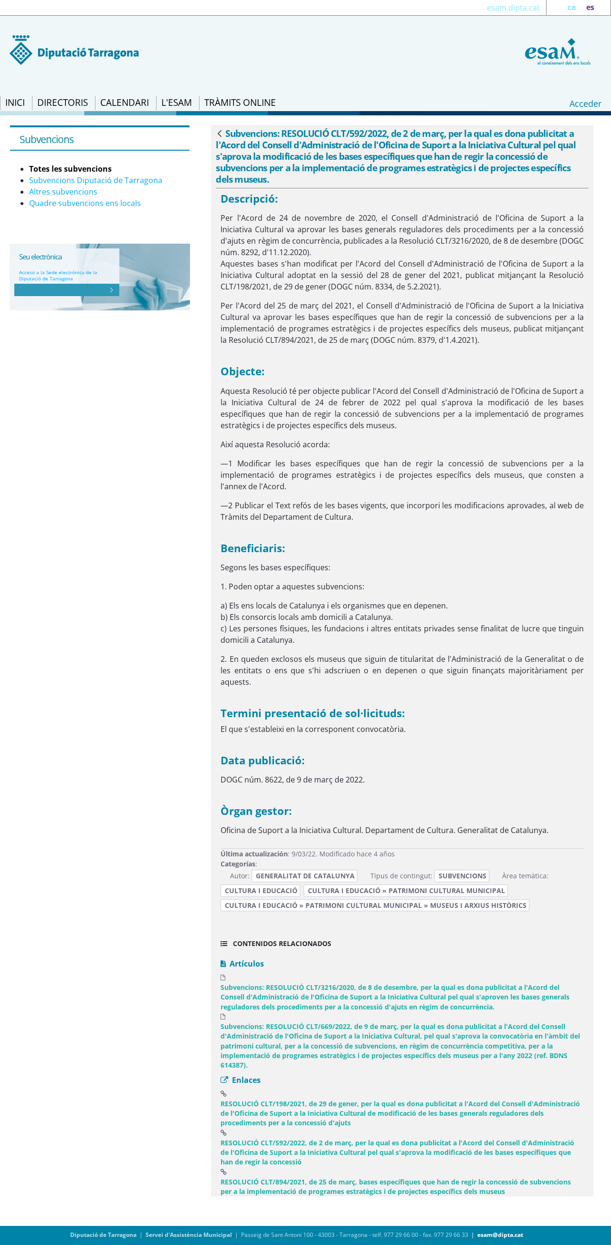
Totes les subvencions (70, 169)
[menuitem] (15, 103)
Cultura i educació (261, 890)
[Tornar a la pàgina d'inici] (556, 50)
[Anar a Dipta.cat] (74, 49)
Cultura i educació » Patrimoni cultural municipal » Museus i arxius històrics (376, 905)
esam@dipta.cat (500, 1235)
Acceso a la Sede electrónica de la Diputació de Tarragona (58, 275)
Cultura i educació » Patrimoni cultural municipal (406, 890)
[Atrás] (219, 134)
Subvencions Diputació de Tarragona (95, 180)
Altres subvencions (63, 191)
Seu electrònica (40, 256)
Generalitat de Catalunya (305, 875)
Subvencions (462, 875)
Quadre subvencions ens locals (85, 203)
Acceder (585, 103)
